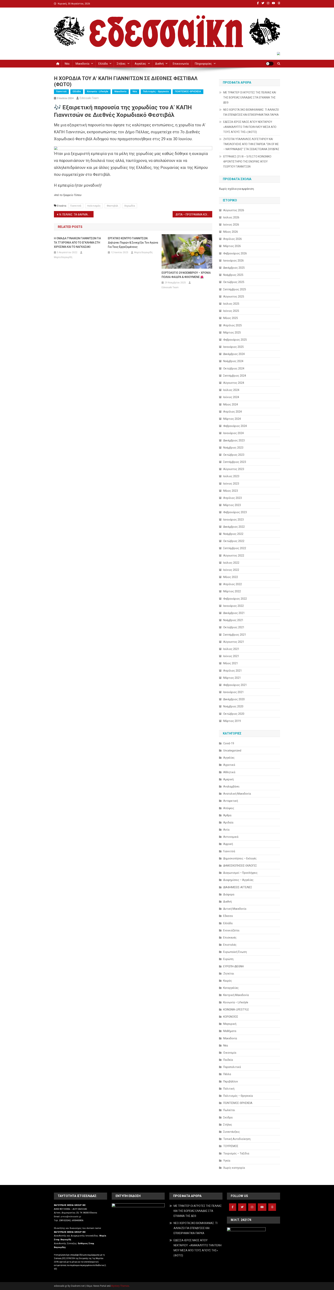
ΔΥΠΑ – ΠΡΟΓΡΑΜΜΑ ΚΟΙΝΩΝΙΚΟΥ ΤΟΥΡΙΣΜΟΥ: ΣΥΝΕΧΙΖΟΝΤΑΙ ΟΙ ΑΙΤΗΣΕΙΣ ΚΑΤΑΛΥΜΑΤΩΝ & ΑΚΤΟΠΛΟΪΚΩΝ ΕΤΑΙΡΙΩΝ (194, 214)
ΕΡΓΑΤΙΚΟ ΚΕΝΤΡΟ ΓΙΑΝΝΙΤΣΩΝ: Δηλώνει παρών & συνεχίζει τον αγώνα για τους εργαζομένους (133, 242)
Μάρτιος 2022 (232, 591)
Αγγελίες (140, 63)
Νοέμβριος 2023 (233, 447)
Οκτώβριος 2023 (233, 454)
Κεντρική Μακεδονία (236, 995)
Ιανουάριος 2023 (233, 519)
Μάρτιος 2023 (232, 505)
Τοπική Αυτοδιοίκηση (236, 1138)
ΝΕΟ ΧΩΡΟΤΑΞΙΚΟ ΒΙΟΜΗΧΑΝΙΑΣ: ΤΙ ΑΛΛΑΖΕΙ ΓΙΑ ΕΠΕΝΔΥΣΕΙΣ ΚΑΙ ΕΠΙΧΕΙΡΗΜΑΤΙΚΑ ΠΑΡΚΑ (251, 112)
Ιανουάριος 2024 (233, 433)
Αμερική (228, 779)
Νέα (67, 63)
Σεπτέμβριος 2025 (234, 289)
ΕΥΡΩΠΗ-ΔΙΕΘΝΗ (233, 966)
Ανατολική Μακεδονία (237, 793)
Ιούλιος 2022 (231, 562)
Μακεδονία (82, 63)
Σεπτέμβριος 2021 (234, 634)
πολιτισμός (94, 205)
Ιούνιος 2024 (231, 397)
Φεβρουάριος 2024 (235, 425)
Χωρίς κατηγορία (234, 1167)
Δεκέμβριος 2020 (234, 699)
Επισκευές (230, 937)
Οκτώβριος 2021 (233, 627)
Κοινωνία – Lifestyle (235, 1002)
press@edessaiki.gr (71, 1216)
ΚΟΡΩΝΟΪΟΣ (230, 1016)
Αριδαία (228, 822)
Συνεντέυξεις (231, 1131)
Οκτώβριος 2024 (233, 368)
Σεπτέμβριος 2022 (234, 548)
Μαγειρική (229, 1023)
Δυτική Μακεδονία (234, 908)
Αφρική (228, 843)
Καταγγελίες (231, 987)
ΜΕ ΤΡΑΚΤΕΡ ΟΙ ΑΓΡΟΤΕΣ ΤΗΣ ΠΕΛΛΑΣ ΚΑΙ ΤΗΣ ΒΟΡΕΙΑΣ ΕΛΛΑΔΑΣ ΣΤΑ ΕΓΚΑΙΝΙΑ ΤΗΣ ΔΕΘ (249, 97)
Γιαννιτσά (61, 91)
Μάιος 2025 (230, 318)
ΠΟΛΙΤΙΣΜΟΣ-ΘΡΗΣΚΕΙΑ (188, 91)
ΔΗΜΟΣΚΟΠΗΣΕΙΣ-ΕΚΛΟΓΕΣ (240, 865)
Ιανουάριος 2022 (233, 605)
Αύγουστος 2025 (233, 296)
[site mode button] (270, 64)
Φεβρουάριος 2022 (235, 598)
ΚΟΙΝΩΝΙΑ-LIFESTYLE (236, 1009)
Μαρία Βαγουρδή (63, 257)
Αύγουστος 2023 (233, 469)
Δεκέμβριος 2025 (234, 267)
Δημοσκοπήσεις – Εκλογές (240, 858)
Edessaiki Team (89, 98)
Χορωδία (129, 205)
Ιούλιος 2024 (231, 390)
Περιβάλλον (230, 1081)
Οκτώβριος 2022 (233, 541)
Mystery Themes (120, 1286)
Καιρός (227, 980)
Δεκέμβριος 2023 (234, 440)
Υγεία (226, 1160)
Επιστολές (230, 944)
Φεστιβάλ (112, 205)
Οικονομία (229, 1052)
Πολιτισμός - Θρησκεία (156, 91)
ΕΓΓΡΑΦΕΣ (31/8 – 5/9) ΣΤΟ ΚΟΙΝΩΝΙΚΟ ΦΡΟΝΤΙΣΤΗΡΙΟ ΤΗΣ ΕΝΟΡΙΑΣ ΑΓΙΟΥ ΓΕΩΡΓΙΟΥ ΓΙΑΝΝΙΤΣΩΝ (247, 161)
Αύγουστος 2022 (233, 555)
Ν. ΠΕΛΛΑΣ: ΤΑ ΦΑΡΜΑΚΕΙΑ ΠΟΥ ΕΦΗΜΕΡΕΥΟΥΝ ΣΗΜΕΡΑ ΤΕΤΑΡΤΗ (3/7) (76, 214)
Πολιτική (228, 1088)
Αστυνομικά (230, 836)
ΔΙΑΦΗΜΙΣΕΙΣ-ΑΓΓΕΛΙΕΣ (237, 887)
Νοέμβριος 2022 (233, 533)
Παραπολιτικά (232, 1067)
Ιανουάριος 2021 (233, 692)
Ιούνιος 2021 (231, 656)
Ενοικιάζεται (231, 930)
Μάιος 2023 (230, 490)
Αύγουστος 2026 (233, 210)
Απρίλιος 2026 (232, 238)
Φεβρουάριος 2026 (235, 253)
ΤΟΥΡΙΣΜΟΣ (230, 1146)
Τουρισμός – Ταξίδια (236, 1153)
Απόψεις (228, 808)
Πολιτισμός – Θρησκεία (238, 1095)
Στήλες (121, 63)
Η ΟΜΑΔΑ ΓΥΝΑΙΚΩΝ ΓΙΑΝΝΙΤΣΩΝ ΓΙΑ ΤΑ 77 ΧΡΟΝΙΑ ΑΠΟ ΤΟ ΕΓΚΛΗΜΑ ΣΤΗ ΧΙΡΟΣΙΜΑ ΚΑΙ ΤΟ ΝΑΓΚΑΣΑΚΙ (77, 242)
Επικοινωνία (181, 63)
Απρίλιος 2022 (232, 584)
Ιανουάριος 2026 (233, 260)
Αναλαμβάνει (231, 786)
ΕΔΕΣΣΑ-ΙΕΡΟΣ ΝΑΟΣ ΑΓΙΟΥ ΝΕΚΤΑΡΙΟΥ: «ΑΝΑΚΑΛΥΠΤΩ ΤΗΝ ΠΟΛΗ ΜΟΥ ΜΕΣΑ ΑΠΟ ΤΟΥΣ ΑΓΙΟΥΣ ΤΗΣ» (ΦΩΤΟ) (249, 126)
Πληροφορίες (203, 63)
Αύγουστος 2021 (233, 641)
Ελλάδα (103, 63)
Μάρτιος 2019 (232, 720)
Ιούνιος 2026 (231, 224)
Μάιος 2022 (230, 577)
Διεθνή (159, 63)
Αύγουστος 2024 (233, 382)
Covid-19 (228, 743)
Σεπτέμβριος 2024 (234, 375)
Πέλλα (227, 1074)
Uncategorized (232, 750)
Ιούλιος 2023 (231, 476)
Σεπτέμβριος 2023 (234, 461)
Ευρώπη (228, 959)
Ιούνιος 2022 (231, 569)
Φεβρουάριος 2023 (235, 512)
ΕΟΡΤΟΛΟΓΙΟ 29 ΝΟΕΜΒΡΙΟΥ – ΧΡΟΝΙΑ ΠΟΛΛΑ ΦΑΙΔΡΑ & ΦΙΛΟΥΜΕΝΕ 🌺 (186, 275)
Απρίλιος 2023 (232, 497)
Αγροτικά (229, 764)
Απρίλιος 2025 (232, 325)
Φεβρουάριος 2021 (235, 684)
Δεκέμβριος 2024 (234, 354)
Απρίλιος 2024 (232, 411)
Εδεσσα (228, 915)
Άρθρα (227, 815)
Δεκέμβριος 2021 (234, 613)
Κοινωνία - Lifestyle (97, 91)
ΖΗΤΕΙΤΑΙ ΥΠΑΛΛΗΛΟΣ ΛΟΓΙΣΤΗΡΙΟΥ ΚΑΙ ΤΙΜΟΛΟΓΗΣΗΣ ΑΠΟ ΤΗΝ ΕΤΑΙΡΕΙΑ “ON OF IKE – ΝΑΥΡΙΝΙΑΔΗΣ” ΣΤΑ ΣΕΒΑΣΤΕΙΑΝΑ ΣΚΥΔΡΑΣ (251, 144)
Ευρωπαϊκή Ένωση (235, 951)
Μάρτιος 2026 (232, 246)
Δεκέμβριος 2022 (234, 526)
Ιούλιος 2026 (231, 217)
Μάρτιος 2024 (232, 418)
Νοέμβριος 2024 (233, 361)
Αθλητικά (229, 772)
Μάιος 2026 (230, 231)
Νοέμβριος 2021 (233, 620)
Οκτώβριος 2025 (233, 282)
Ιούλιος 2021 (231, 649)
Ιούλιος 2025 (231, 303)
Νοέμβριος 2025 (233, 274)
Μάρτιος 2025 (232, 332)
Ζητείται (228, 973)
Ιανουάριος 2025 (233, 346)
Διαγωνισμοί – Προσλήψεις (240, 872)
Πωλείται (229, 1110)
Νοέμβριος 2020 (233, 706)
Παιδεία (228, 1059)
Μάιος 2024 (230, 404)
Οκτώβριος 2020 (233, 713)
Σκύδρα (228, 1117)
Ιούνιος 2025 (231, 310)
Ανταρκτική (230, 800)
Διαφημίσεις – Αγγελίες (238, 879)
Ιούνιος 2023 (231, 483)
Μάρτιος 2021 (232, 677)
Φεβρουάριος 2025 (235, 339)
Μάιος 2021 (230, 663)
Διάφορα (228, 894)
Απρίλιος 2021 (232, 670)
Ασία (226, 829)
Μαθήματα (229, 1031)
